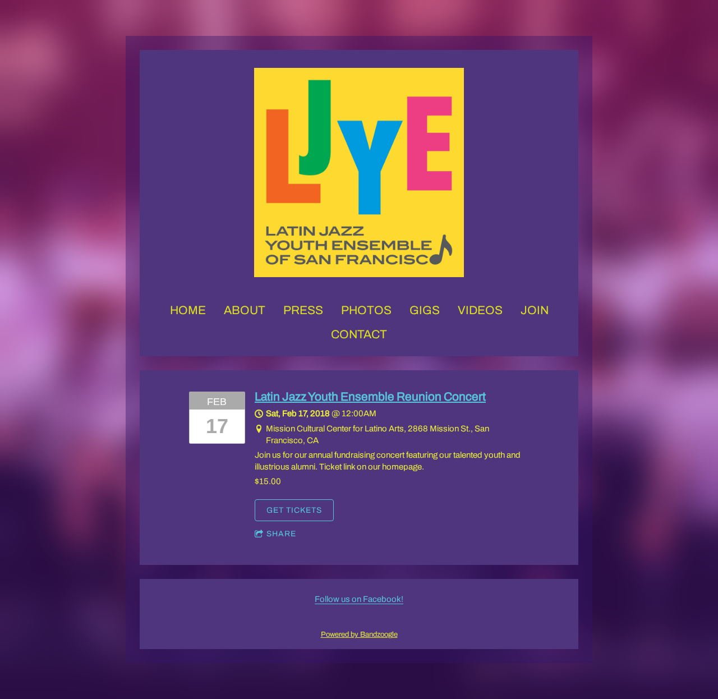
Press (303, 310)
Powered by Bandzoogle (359, 634)
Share (281, 534)
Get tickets (294, 510)
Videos (480, 310)
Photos (366, 310)
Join (535, 310)
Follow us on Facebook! (359, 599)
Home (188, 310)
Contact (359, 334)
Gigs (424, 310)
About (244, 310)
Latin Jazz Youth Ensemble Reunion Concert (370, 396)
